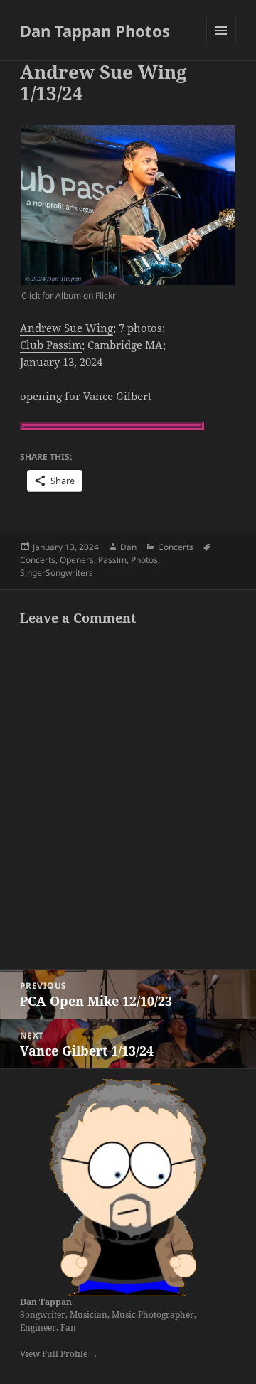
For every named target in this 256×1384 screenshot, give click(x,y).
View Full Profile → (59, 1354)
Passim (112, 560)
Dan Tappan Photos (95, 30)
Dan (128, 547)
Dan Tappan (46, 1302)
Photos (144, 560)
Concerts (175, 547)
